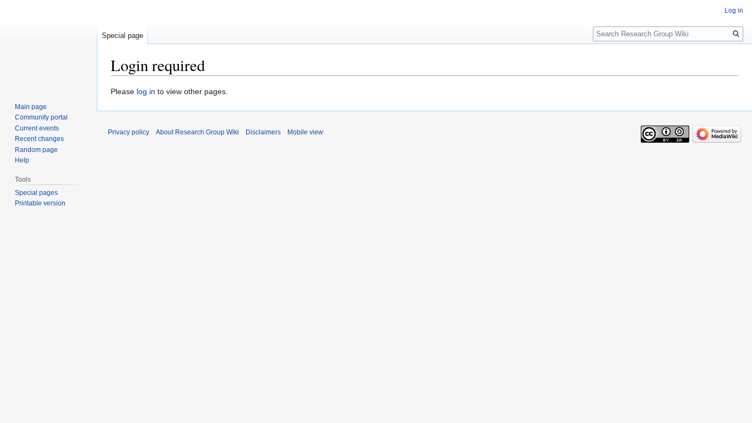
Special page (122, 35)
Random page (36, 150)
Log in (733, 10)
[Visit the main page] (48, 44)
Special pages (36, 193)
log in (146, 91)
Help (22, 160)
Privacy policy (128, 132)
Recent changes (39, 139)
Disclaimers (263, 132)
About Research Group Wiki (197, 132)
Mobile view (305, 132)
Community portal (41, 117)
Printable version (40, 203)
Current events (37, 128)
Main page (31, 107)
